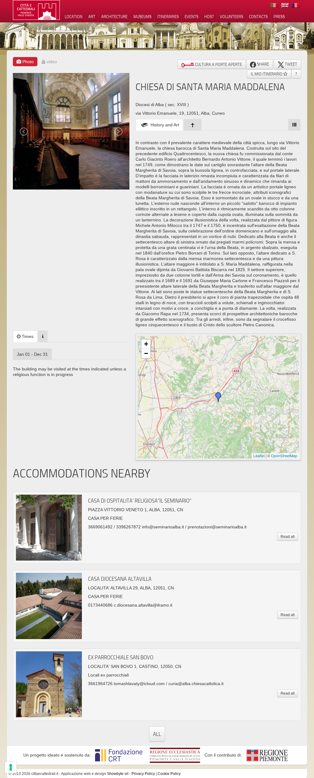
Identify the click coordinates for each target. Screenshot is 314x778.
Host (209, 16)
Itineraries (168, 16)
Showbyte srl (117, 774)
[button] (218, 397)
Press (279, 16)
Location (73, 16)
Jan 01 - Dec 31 (32, 354)
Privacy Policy (143, 774)
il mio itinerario (267, 74)
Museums (142, 16)
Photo (27, 61)
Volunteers (231, 16)
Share (262, 64)
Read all (288, 537)
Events (191, 16)
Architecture (114, 16)
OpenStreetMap (284, 455)
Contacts (258, 16)
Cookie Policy (169, 774)
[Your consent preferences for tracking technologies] (11, 767)
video (51, 61)
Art (91, 16)
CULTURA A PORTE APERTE (218, 64)
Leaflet (259, 455)
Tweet (290, 64)
